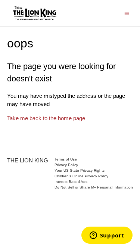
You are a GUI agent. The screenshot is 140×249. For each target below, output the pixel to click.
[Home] (34, 13)
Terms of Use (66, 159)
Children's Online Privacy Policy (81, 176)
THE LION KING (27, 160)
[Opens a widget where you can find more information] (107, 236)
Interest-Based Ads (71, 182)
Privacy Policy (66, 165)
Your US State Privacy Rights (80, 170)
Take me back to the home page (46, 118)
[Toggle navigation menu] (126, 13)
